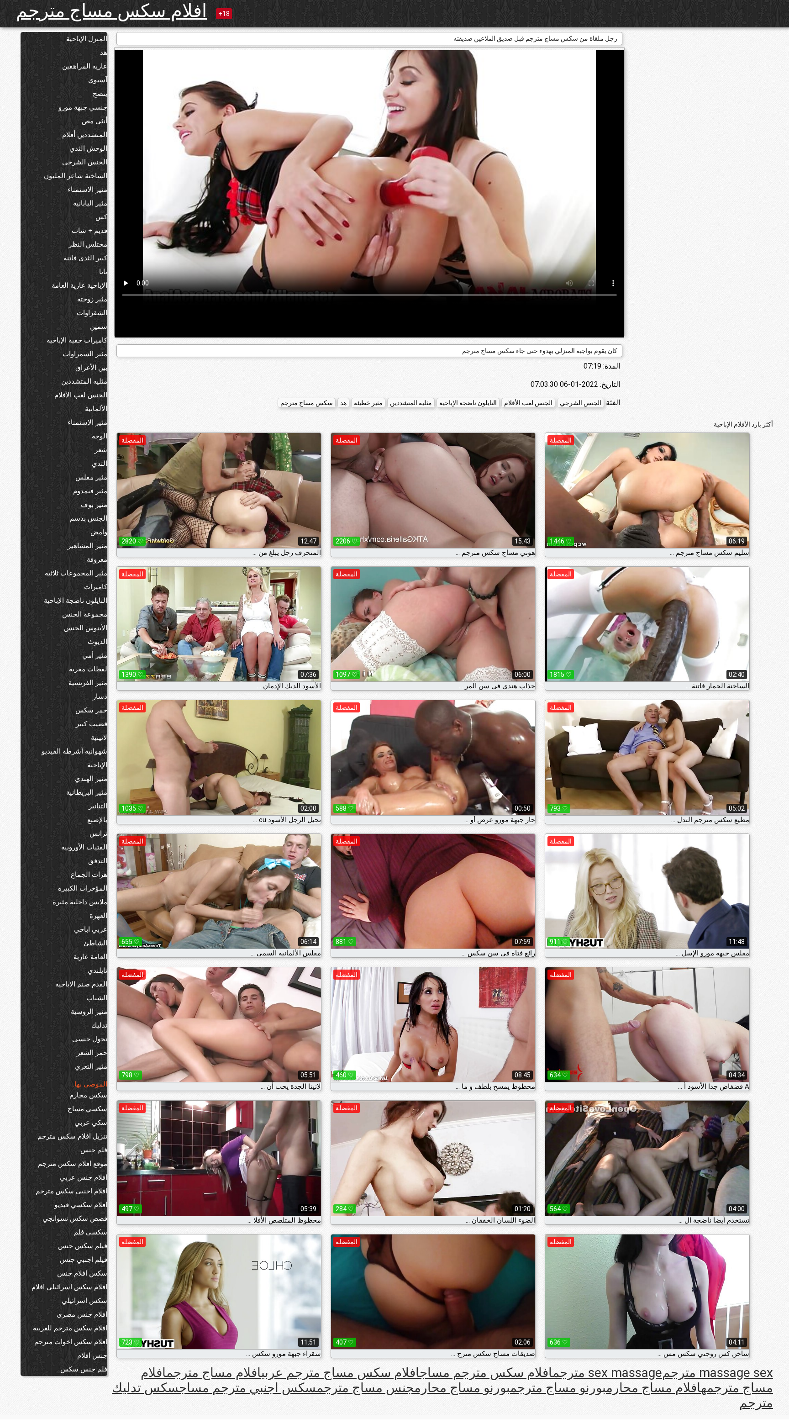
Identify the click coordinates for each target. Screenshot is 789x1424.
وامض (98, 532)
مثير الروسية (89, 1011)
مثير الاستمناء (87, 189)
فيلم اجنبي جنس (83, 1259)
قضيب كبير (91, 724)
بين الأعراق (91, 368)
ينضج (100, 94)
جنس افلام (92, 1355)
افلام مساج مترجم (213, 1372)
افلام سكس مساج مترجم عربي (340, 1372)
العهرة (98, 916)
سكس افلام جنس (82, 1273)
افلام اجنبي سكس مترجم (71, 1191)
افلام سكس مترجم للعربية (70, 1328)
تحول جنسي (89, 1039)
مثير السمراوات (85, 354)
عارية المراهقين (84, 66)
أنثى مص (94, 121)
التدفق (97, 861)
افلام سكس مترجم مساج (486, 1372)
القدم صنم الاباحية (81, 984)
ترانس (98, 833)
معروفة (97, 559)
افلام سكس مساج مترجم (111, 10)
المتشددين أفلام (84, 135)
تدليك (99, 1025)
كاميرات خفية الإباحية (77, 340)
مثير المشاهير (87, 546)
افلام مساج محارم (653, 1387)
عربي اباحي (90, 929)
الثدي (99, 463)
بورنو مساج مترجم (558, 1387)
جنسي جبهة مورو (82, 107)
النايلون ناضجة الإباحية (75, 600)
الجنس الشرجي (84, 162)
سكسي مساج (87, 1109)
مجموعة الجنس (84, 614)
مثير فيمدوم (90, 491)
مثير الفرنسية (87, 683)
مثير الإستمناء (87, 422)
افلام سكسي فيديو (80, 1205)
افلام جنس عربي (83, 1177)
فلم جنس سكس (83, 1369)
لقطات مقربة (88, 669)
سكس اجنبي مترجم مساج (247, 1387)
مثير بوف (94, 505)
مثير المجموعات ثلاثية (76, 573)
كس (101, 217)
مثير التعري (91, 1066)
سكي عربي (90, 1122)
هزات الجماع (89, 874)
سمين (98, 326)
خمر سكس (91, 710)
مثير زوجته (92, 299)
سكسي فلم (90, 1232)
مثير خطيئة (368, 402)
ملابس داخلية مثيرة (80, 902)
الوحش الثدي (88, 148)
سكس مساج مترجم (306, 402)
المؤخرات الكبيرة (82, 888)
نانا (103, 272)
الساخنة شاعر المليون (75, 176)
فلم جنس (93, 1150)
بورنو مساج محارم (462, 1387)
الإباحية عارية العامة (79, 285)
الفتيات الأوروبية (84, 847)
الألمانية (96, 409)
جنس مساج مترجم (365, 1387)
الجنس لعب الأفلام (80, 395)
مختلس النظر (87, 244)
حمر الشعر (92, 1053)
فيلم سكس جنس (82, 1246)
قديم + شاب (89, 231)
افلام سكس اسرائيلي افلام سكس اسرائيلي (69, 1294)
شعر (101, 450)
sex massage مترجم (607, 1372)
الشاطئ (95, 943)
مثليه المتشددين (84, 381)
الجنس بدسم (88, 518)
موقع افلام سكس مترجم (72, 1164)
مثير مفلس (91, 477)
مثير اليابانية (90, 203)
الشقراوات (92, 313)
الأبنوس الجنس (85, 628)
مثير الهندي (91, 779)
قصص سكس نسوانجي (74, 1218)
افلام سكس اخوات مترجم (70, 1342)
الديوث (97, 642)
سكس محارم (88, 1095)
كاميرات (95, 587)
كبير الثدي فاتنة (85, 258)
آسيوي (97, 80)
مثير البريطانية (86, 792)
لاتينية (99, 737)
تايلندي (97, 970)
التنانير (98, 806)
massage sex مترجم (717, 1372)
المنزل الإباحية (86, 39)
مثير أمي (94, 655)
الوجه (99, 436)
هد (103, 52)
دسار (100, 696)
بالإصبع (97, 820)
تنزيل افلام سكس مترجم (72, 1136)
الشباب (96, 998)
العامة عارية (90, 957)
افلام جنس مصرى (82, 1314)
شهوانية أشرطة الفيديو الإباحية (74, 758)
